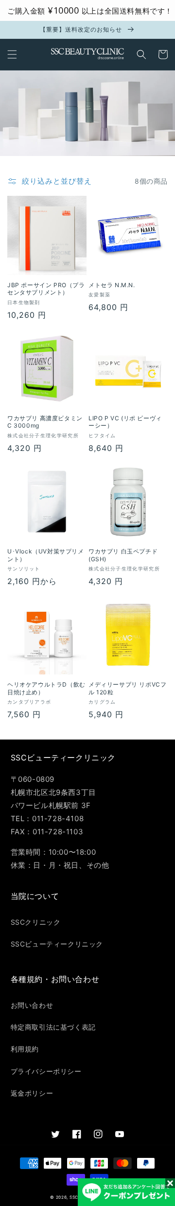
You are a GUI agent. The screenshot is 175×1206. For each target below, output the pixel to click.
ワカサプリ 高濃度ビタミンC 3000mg (45, 422)
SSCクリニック (36, 922)
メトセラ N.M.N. (111, 285)
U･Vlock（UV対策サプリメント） (45, 555)
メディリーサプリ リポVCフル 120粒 (127, 688)
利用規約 (25, 1049)
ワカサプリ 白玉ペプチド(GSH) (123, 555)
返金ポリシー (32, 1093)
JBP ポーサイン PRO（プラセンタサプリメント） (46, 288)
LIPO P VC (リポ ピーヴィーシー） (125, 422)
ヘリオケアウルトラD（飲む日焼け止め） (46, 688)
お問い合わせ (32, 1005)
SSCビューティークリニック (57, 944)
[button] (12, 54)
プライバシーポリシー (46, 1071)
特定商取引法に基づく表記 (53, 1027)
